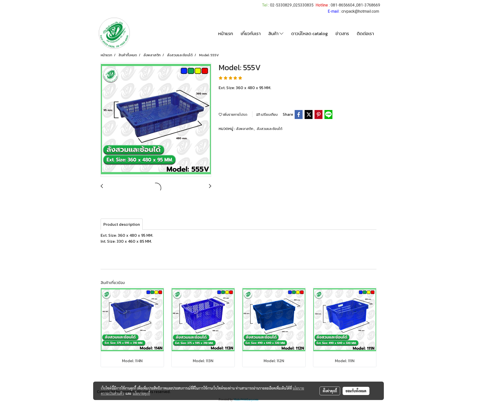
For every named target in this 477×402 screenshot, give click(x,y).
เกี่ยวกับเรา (251, 33)
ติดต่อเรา (365, 33)
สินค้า (273, 33)
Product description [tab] (121, 224)
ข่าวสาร (342, 33)
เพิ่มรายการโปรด (234, 114)
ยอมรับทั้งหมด (356, 391)
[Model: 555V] (156, 120)
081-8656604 (343, 5)
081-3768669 (368, 5)
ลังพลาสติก (245, 128)
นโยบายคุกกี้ (141, 393)
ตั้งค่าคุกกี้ (330, 391)
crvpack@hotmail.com (360, 11)
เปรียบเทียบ (269, 114)
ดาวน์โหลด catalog (309, 33)
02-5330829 (281, 5)
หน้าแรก (225, 33)
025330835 (303, 5)
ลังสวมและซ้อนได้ (269, 128)
